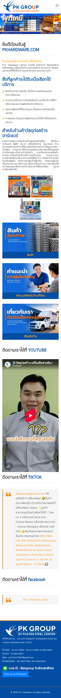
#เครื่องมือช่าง (23, 550)
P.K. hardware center (35, 599)
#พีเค (42, 536)
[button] (4, 24)
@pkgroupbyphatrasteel (30, 493)
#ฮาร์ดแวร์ (38, 550)
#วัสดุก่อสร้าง (42, 545)
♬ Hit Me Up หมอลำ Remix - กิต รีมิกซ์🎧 (33, 562)
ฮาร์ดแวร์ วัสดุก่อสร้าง (47, 65)
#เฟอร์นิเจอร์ (38, 555)
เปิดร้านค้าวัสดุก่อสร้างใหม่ (32, 141)
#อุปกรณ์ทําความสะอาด (34, 557)
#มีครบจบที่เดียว (24, 545)
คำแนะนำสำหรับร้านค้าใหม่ (30, 295)
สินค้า (30, 255)
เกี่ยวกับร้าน (30, 336)
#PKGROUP (33, 540)
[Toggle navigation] (57, 6)
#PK (23, 540)
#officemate (48, 540)
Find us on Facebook (15, 674)
